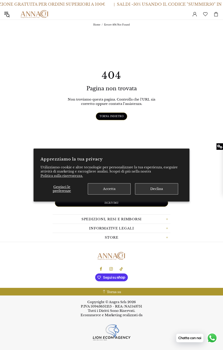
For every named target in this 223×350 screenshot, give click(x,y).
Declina (156, 189)
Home (96, 24)
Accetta (109, 189)
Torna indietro (111, 116)
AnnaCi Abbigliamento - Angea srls (34, 14)
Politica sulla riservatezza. (62, 176)
